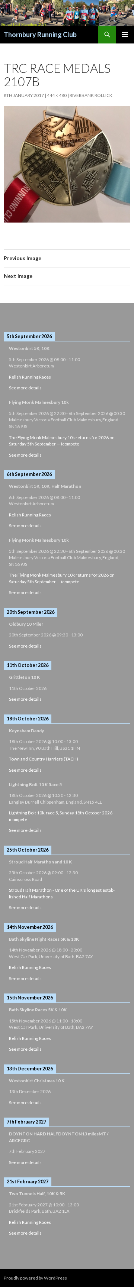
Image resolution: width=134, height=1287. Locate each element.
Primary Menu (125, 34)
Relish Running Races (30, 377)
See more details (25, 387)
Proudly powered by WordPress (35, 1278)
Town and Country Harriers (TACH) (43, 759)
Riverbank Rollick (91, 95)
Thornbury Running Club (40, 34)
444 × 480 (57, 95)
